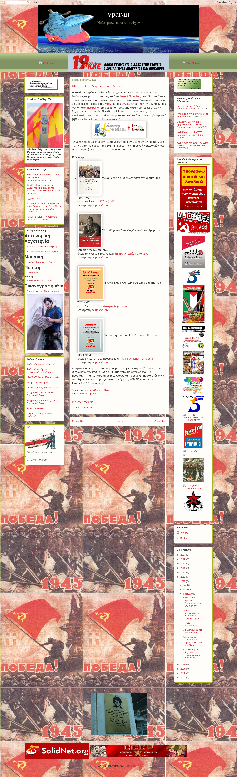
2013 (183, 572)
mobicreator (79, 115)
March (186, 589)
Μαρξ (108, 103)
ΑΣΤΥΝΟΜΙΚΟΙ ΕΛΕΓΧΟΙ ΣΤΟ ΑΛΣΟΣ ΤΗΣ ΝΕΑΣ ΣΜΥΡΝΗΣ (192, 144)
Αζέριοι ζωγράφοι (35, 408)
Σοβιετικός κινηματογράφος (40, 364)
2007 (183, 677)
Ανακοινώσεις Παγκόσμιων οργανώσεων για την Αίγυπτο (192, 641)
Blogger (134, 766)
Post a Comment (84, 407)
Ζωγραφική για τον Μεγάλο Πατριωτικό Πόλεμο (40, 394)
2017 (183, 563)
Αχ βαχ (30, 198)
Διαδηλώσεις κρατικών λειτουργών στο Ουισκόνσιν (192, 601)
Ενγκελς (127, 103)
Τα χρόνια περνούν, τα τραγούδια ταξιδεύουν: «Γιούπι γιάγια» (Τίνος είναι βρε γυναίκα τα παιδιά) (44, 206)
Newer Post (78, 421)
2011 (183, 581)
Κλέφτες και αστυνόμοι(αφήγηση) (43, 246)
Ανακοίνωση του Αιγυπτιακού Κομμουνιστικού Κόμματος (192, 653)
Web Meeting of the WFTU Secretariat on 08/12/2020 (190, 133)
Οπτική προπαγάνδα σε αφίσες (43, 387)
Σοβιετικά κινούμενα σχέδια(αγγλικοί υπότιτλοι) (40, 370)
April (185, 585)
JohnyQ (184, 532)
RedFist (184, 538)
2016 (183, 568)
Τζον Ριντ (144, 103)
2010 (183, 664)
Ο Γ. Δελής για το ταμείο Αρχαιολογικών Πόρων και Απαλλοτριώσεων (190, 124)
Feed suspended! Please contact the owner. (189, 107)
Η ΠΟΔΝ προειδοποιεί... (191, 624)
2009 (183, 668)
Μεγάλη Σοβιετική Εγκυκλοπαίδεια (44, 377)
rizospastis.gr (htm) (115, 306)
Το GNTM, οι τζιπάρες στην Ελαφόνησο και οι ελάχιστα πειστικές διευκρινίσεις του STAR (43, 188)
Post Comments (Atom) (126, 430)
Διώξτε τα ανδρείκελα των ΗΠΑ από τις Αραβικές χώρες (192, 614)
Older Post (160, 421)
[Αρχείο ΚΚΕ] (46, 63)
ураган (118, 13)
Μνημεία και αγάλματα (38, 382)
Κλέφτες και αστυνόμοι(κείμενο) (43, 251)
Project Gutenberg (130, 96)
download (84, 393)
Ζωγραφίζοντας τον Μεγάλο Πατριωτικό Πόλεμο (41, 401)
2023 (183, 554)
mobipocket (93, 107)
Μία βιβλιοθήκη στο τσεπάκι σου (192, 631)
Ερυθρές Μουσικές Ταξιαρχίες (42, 262)
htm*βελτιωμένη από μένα (132, 253)
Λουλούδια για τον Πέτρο (39, 280)
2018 (183, 559)
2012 (183, 576)
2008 (183, 673)
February (188, 594)
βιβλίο (93, 393)
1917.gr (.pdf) (106, 201)
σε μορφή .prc (100, 205)
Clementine (33, 272)
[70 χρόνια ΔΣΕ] (191, 63)
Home (120, 421)
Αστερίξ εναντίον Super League (43, 291)
